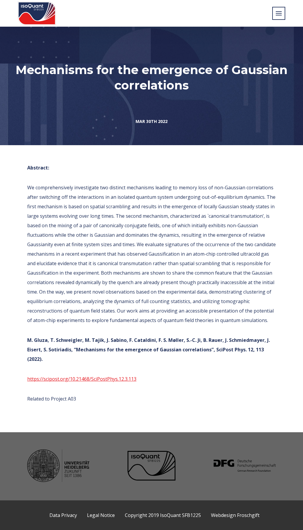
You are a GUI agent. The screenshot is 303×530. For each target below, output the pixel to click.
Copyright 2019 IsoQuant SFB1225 (163, 515)
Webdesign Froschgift (235, 515)
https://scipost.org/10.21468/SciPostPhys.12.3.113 (81, 379)
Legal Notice (101, 515)
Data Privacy (63, 515)
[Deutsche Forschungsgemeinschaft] (245, 466)
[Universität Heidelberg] (58, 466)
